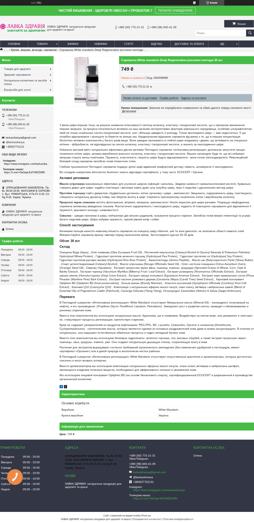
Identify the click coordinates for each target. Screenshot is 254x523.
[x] (65, 387)
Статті (128, 43)
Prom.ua (146, 515)
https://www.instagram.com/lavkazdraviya (27, 163)
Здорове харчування (17, 74)
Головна (14, 43)
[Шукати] (250, 33)
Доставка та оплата (189, 43)
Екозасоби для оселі (17, 89)
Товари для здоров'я (17, 68)
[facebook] (61, 387)
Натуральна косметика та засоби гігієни (25, 82)
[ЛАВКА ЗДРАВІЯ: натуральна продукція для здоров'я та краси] (22, 31)
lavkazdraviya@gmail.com (21, 137)
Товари (42, 43)
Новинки (100, 43)
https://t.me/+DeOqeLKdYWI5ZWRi (24, 172)
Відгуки (156, 43)
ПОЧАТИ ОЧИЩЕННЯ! (175, 10)
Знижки (72, 43)
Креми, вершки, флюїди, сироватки (34, 49)
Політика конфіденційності (178, 519)
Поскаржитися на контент (146, 519)
